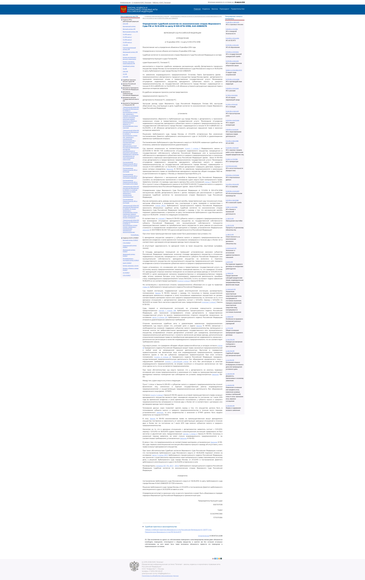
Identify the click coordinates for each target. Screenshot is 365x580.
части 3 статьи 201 (159, 317)
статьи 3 (208, 182)
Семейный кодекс (129, 66)
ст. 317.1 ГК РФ (230, 225)
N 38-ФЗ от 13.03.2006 (232, 88)
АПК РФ (125, 23)
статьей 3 (162, 218)
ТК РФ (125, 69)
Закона (158, 293)
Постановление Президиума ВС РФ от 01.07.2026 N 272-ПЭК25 (130, 182)
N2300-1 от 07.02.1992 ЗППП (234, 70)
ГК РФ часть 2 (127, 37)
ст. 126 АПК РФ (230, 374)
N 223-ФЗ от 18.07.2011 (232, 148)
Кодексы (206, 9)
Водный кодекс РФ (129, 29)
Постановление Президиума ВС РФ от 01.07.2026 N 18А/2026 (130, 176)
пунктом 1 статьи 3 (209, 302)
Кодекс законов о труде (130, 265)
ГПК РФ (125, 45)
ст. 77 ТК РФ (229, 328)
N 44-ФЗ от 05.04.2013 (232, 184)
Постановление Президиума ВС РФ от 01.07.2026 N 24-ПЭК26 (130, 163)
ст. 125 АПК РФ (230, 406)
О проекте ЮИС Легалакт (142, 3)
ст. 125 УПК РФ (230, 351)
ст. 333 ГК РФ (230, 218)
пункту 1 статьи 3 (192, 148)
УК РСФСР (126, 272)
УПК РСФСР (127, 275)
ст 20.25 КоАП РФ (231, 248)
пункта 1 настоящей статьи (176, 361)
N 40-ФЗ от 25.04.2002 (232, 38)
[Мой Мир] (221, 558)
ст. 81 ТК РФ (229, 262)
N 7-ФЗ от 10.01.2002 (232, 95)
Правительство (237, 9)
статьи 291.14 (160, 205)
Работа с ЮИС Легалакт (161, 3)
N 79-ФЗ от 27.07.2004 (232, 52)
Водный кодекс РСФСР (130, 240)
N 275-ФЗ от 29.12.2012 (232, 61)
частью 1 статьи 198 (167, 310)
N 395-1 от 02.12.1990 (231, 207)
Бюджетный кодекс (129, 26)
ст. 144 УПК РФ (230, 339)
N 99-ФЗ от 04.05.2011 (232, 129)
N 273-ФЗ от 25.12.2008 (232, 79)
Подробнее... (135, 235)
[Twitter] (217, 558)
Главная (197, 9)
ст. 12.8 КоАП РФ (231, 289)
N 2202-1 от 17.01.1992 (232, 159)
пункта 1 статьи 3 (183, 281)
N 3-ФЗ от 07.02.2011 (231, 104)
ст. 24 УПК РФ (230, 360)
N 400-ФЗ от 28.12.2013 (232, 22)
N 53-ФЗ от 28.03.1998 (232, 200)
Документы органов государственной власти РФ (131, 99)
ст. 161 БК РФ (229, 316)
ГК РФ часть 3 (127, 39)
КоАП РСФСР (127, 263)
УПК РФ (125, 77)
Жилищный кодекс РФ (130, 52)
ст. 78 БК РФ (229, 273)
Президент (224, 9)
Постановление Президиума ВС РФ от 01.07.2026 (130, 169)
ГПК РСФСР (126, 243)
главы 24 (146, 287)
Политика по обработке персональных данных (160, 576)
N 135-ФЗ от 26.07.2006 (232, 120)
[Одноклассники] (219, 558)
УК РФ (125, 74)
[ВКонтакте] (215, 558)
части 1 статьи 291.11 (160, 455)
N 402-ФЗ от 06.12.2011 (232, 111)
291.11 (171, 466)
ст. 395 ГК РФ (230, 234)
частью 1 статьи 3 (190, 434)
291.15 (177, 466)
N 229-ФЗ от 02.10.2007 (232, 191)
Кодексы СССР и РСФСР (130, 238)
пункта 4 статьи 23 (162, 357)
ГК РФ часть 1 (127, 34)
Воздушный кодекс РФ (130, 31)
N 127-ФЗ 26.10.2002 (231, 166)
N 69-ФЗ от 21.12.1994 (232, 29)
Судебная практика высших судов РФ (157, 16)
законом (146, 230)
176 (167, 466)
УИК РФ (125, 71)
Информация (125, 3)
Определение (203, 536)
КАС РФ (125, 54)
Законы (214, 9)
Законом (169, 169)
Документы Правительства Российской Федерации (131, 93)
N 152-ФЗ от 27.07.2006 (232, 175)
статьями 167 (161, 466)
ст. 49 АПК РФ (230, 385)
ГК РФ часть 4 (127, 42)
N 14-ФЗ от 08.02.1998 (232, 141)
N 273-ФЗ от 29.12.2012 (232, 45)
